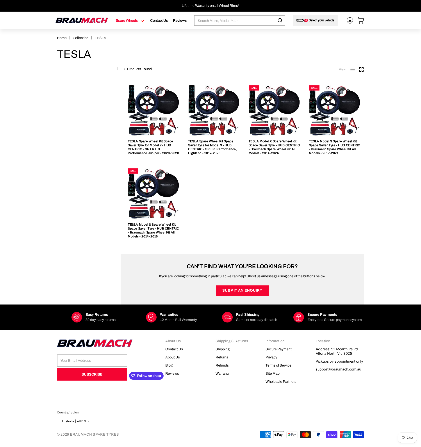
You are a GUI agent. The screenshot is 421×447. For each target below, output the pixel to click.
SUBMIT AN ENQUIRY (242, 290)
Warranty (223, 373)
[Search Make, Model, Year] (280, 20)
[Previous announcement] (58, 6)
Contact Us (174, 349)
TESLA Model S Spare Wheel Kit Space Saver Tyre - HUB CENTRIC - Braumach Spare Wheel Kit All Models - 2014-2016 (153, 230)
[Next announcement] (362, 6)
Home (62, 38)
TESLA (100, 38)
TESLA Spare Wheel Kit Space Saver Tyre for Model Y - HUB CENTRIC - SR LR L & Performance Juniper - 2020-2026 (153, 147)
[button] (130, 20)
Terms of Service (278, 365)
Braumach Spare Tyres (94, 434)
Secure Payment (279, 349)
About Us (172, 357)
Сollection (81, 38)
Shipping (223, 349)
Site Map (273, 373)
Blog (169, 365)
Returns (222, 357)
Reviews (172, 373)
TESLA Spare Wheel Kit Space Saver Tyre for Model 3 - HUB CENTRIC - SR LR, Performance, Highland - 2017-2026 (212, 147)
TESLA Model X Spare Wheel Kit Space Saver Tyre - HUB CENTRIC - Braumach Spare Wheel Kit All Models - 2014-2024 (274, 147)
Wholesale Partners (281, 381)
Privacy (271, 357)
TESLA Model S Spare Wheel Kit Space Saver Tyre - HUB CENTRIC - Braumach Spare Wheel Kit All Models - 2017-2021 (334, 147)
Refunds (222, 365)
